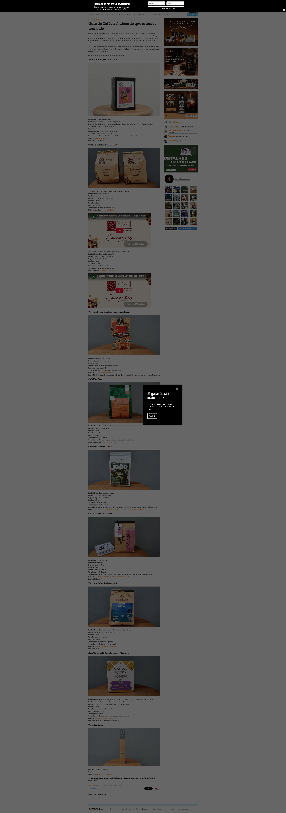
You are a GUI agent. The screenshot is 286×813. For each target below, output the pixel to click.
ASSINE (152, 416)
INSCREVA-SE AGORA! (166, 8)
